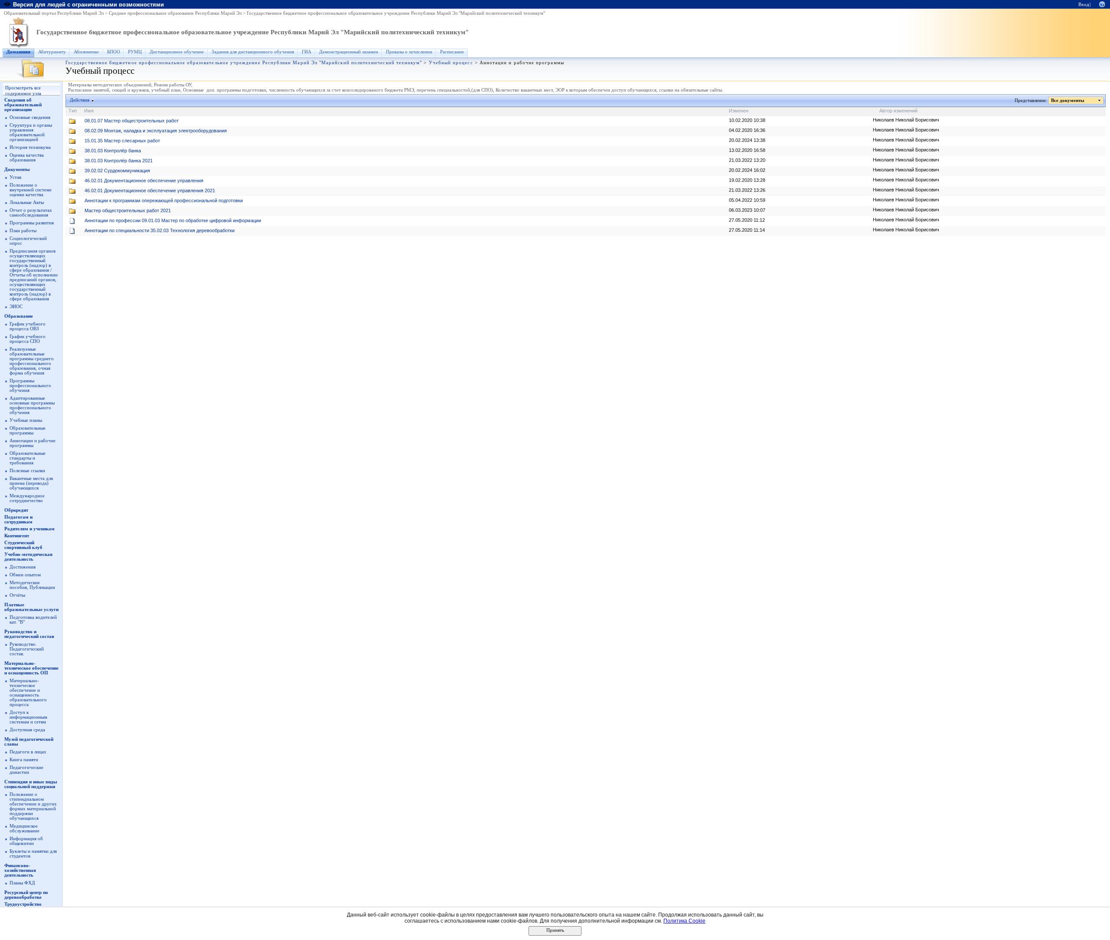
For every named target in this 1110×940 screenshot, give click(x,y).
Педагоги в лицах (28, 751)
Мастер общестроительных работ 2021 (128, 210)
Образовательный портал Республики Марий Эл (54, 13)
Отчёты (17, 595)
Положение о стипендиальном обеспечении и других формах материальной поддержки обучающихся (33, 806)
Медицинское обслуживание (24, 828)
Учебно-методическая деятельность (28, 557)
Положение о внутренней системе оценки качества (31, 190)
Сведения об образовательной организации (23, 105)
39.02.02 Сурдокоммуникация (117, 170)
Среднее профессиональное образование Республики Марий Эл (175, 13)
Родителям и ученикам (29, 528)
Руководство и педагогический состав (29, 634)
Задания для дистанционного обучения (253, 51)
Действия (79, 100)
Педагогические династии (26, 770)
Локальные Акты (27, 202)
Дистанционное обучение (177, 51)
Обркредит (16, 510)
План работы (23, 230)
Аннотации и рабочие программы (33, 443)
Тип (73, 110)
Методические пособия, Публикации (32, 585)
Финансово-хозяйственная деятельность (20, 870)
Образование (18, 316)
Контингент (16, 535)
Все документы (1067, 100)
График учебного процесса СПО (28, 339)
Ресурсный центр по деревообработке (26, 895)
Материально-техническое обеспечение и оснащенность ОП (31, 668)
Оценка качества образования (27, 157)
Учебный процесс (451, 62)
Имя (89, 110)
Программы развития (32, 222)
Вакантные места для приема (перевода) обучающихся (31, 483)
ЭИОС (16, 306)
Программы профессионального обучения (30, 385)
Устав (15, 177)
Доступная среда (27, 729)
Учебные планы (26, 420)
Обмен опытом (25, 574)
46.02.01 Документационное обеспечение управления (144, 180)
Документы (17, 169)
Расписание (452, 51)
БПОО (113, 51)
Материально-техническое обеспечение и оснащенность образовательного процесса (28, 692)
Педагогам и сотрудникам (18, 519)
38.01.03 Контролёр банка (113, 150)
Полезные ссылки (27, 470)
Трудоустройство (23, 904)
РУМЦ (135, 51)
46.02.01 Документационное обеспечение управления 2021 (150, 190)
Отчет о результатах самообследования (31, 212)
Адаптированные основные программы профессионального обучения (32, 405)
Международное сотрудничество (27, 498)
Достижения (23, 567)
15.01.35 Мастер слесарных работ (122, 140)
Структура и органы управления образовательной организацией (31, 132)
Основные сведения (30, 117)
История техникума (30, 147)
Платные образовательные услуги (31, 607)
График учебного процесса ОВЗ (28, 326)
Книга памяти (24, 759)
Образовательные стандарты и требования (28, 458)
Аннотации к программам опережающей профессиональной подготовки (164, 200)
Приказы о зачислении (409, 51)
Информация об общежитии (26, 841)
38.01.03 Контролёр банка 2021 (119, 160)
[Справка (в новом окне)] (1102, 3)
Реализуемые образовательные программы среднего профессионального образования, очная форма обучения (32, 361)
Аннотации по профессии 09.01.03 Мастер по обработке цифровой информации (173, 220)
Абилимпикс (86, 51)
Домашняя (18, 51)
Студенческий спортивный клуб (23, 545)
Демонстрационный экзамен (348, 51)
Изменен (738, 110)
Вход (1083, 4)
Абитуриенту (52, 51)
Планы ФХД (22, 883)
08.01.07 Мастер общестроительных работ (132, 120)
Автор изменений (898, 110)
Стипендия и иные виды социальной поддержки (30, 784)
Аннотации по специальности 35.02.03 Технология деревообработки (160, 230)
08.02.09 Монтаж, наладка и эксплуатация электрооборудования (156, 130)
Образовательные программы (28, 430)
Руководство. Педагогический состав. (27, 649)
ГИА (306, 51)
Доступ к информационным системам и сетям (28, 717)
